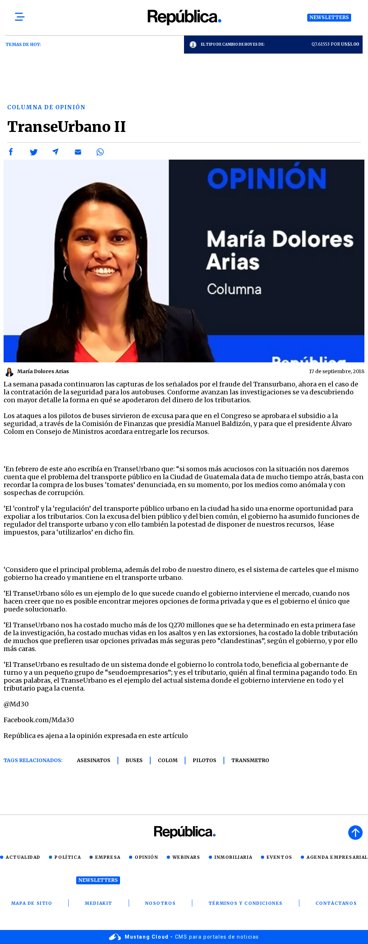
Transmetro (250, 760)
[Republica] (184, 17)
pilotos (204, 760)
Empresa (108, 857)
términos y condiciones (245, 903)
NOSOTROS (160, 903)
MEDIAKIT (98, 903)
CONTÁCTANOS (336, 903)
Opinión (146, 857)
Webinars (186, 857)
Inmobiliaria (233, 857)
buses (134, 760)
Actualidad (23, 857)
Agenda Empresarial (337, 857)
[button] (11, 152)
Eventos (280, 857)
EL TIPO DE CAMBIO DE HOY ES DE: (232, 44)
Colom (168, 760)
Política (68, 857)
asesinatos (93, 760)
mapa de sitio (31, 903)
